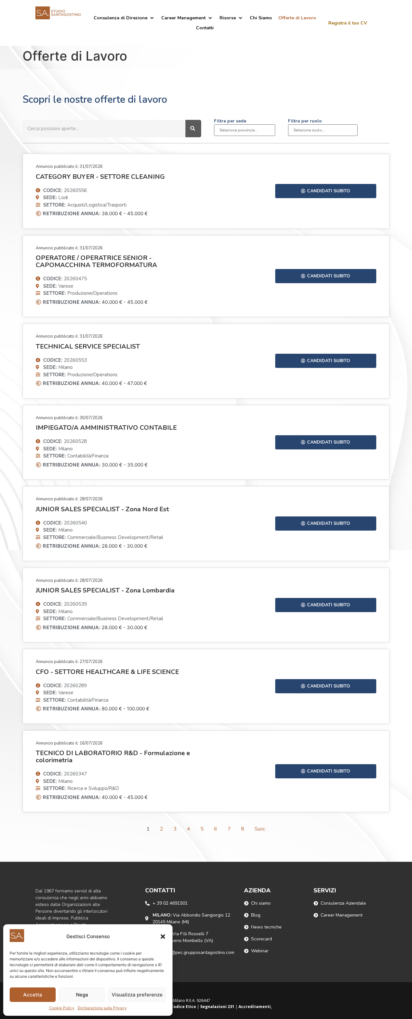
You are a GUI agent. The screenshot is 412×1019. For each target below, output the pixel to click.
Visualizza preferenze (137, 995)
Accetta (32, 995)
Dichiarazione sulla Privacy (102, 1007)
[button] (163, 936)
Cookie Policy (61, 1007)
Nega (82, 995)
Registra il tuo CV (347, 23)
